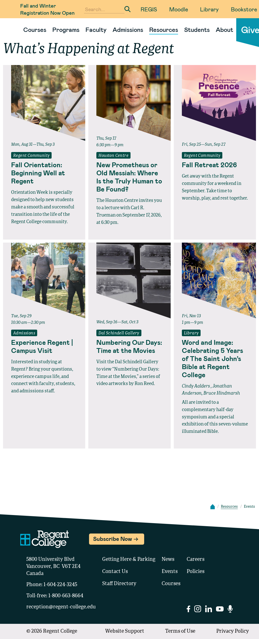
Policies (195, 571)
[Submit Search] (127, 9)
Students (197, 29)
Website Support (124, 631)
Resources (163, 29)
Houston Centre (113, 156)
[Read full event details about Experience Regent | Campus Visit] (44, 280)
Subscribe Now (112, 538)
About (224, 29)
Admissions (128, 29)
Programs (65, 29)
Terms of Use (180, 631)
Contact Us (115, 571)
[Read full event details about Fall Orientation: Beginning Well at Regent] (44, 103)
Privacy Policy (232, 631)
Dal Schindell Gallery (118, 333)
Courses (34, 29)
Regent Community (31, 156)
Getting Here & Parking (128, 559)
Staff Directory (119, 583)
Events (170, 571)
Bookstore (244, 9)
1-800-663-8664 (65, 596)
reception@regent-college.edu (61, 607)
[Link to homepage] (18, 29)
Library (209, 9)
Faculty (95, 29)
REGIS (149, 9)
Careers (195, 559)
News (168, 559)
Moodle (178, 9)
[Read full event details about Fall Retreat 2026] (215, 103)
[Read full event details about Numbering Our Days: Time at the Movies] (129, 280)
